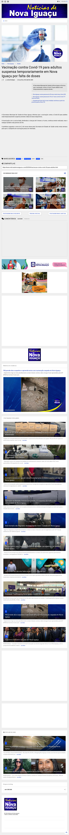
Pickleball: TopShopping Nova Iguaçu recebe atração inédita (27, 594)
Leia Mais (24, 440)
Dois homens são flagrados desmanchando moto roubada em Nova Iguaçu (32, 526)
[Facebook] (2, 1)
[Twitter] (5, 1)
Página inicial (35, 213)
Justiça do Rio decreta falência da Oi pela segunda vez (25, 571)
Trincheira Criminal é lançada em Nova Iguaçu (22, 640)
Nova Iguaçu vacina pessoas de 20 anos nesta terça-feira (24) (49, 94)
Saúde (19, 63)
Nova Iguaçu (10, 63)
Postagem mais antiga (58, 213)
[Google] (8, 1)
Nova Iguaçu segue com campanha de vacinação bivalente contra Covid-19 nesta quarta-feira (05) (18, 203)
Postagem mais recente (11, 213)
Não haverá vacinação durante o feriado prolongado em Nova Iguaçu (50, 187)
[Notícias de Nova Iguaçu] (34, 17)
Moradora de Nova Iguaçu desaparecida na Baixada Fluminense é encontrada (33, 771)
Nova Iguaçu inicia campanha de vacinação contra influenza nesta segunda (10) (18, 187)
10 (6, 636)
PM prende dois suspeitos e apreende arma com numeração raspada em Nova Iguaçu (32, 370)
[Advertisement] (16, 94)
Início (3, 63)
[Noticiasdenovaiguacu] (10, 1)
